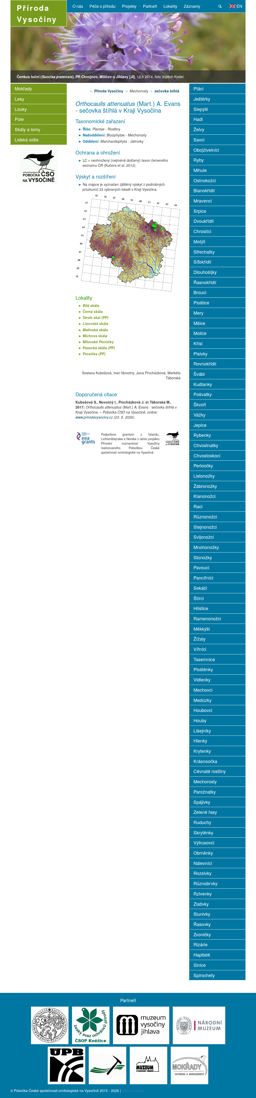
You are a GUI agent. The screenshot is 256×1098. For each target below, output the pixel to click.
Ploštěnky (203, 669)
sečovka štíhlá (166, 90)
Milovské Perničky (98, 341)
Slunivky (202, 913)
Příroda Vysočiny (109, 90)
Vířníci (200, 649)
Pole (19, 119)
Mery (199, 312)
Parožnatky (205, 791)
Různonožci (205, 516)
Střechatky (204, 251)
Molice (200, 333)
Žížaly (200, 638)
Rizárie (201, 944)
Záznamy (192, 6)
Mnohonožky (206, 547)
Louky (21, 109)
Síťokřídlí (202, 261)
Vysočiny (37, 13)
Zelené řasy (205, 812)
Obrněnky (203, 852)
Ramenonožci (207, 618)
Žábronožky (205, 486)
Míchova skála (95, 335)
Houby (200, 720)
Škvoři (200, 404)
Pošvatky (203, 394)
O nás (77, 6)
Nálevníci (203, 863)
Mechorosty (205, 781)
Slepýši (201, 109)
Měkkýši (202, 628)
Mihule (200, 170)
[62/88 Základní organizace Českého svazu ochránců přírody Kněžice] (91, 1024)
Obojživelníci (206, 149)
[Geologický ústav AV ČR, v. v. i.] (107, 1064)
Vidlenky (202, 679)
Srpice (200, 211)
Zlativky (201, 903)
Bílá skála (91, 305)
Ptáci (199, 88)
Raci (198, 506)
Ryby (199, 159)
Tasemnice (204, 659)
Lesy (19, 98)
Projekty (129, 6)
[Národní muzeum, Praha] (199, 1024)
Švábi (199, 374)
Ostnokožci (205, 180)
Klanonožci (205, 496)
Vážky (200, 414)
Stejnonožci (205, 526)
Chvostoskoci (207, 455)
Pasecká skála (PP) (99, 347)
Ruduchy (202, 822)
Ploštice (201, 302)
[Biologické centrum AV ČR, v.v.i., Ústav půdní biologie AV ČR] (66, 1064)
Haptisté (202, 954)
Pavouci (201, 567)
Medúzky (203, 700)
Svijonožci (204, 536)
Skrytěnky (203, 832)
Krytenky (202, 751)
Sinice (200, 965)
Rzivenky (203, 893)
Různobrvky (206, 883)
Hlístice (201, 608)
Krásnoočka (205, 761)
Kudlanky (203, 384)
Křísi (198, 343)
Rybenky (202, 435)
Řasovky (202, 924)
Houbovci (203, 710)
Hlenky (200, 740)
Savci (199, 139)
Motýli (199, 241)
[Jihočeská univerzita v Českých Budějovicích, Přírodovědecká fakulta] (49, 1024)
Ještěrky (202, 98)
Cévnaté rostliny (210, 771)
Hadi (198, 119)
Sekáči (200, 588)
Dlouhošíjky (205, 272)
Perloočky (203, 465)
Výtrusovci (204, 842)
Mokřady (23, 88)
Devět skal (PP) (95, 317)
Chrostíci (202, 231)
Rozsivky (203, 873)
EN (239, 6)
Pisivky (201, 353)
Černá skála (93, 311)
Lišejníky (202, 730)
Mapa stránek (133, 1090)
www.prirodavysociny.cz (94, 417)
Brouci (200, 292)
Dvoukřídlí (204, 221)
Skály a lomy (27, 129)
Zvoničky (202, 934)
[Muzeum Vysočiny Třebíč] (148, 1064)
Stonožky (203, 557)
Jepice (200, 425)
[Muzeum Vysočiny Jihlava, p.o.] (141, 1024)
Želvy (199, 129)
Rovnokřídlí (205, 363)
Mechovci (203, 689)
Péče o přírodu (103, 6)
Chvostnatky (206, 445)
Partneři (150, 6)
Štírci (199, 598)
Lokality (170, 6)
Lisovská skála (95, 323)
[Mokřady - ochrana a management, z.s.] (189, 1064)
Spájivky (202, 802)
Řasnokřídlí (205, 282)
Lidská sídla (26, 139)
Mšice (199, 323)
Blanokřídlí (204, 190)
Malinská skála (95, 329)
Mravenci (203, 200)
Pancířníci (203, 577)
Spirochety (204, 975)
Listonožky (204, 475)
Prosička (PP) (94, 353)
